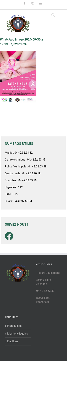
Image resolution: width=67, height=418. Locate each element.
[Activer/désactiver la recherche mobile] (53, 15)
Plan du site (14, 325)
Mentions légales (17, 333)
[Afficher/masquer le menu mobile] (60, 15)
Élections (12, 341)
